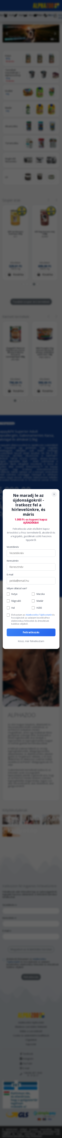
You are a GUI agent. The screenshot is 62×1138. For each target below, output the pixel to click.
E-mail (10, 574)
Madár (39, 601)
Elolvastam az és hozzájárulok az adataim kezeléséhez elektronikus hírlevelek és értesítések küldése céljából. (33, 619)
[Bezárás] (54, 494)
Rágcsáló (16, 601)
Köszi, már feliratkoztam (31, 641)
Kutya (14, 594)
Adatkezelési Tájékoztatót (39, 614)
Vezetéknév (13, 547)
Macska (40, 594)
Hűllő (39, 607)
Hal (13, 607)
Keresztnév (13, 560)
